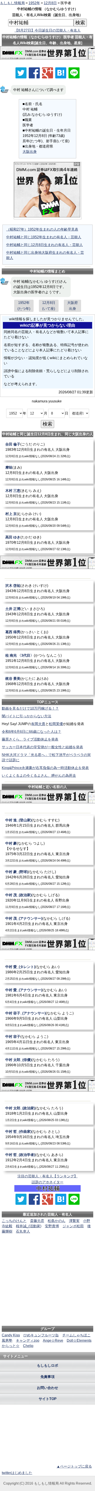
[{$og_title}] (60, 72)
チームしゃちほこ (76, 1335)
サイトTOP (48, 1399)
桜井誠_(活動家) (28, 1226)
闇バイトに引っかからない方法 (26, 716)
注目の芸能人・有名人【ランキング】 (47, 1176)
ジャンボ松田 (73, 1226)
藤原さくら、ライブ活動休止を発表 (30, 739)
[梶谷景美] (48, 684)
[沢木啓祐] (48, 591)
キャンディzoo (27, 1340)
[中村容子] (48, 1042)
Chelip (28, 1346)
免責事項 (47, 1377)
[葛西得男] (48, 637)
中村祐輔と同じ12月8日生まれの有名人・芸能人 (44, 245)
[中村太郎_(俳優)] (48, 1065)
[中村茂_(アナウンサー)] (48, 924)
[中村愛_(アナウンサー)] (48, 995)
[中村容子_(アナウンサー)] (48, 1018)
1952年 (34, 3)
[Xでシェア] (21, 72)
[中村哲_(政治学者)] (48, 1160)
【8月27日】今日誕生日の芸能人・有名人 (48, 30)
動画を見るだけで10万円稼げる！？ (30, 708)
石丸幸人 (23, 1231)
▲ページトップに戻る (74, 1466)
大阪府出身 (72, 306)
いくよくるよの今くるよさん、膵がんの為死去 (39, 775)
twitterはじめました (17, 1473)
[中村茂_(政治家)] (48, 900)
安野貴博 (52, 1226)
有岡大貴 (38, 724)
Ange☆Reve (53, 1340)
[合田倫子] (48, 450)
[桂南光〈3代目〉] (48, 661)
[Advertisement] (47, 1248)
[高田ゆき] (48, 542)
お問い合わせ (47, 1388)
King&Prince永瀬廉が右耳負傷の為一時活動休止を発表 (45, 768)
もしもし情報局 (12, 3)
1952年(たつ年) (23, 306)
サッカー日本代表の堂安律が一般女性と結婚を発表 (42, 747)
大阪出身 (30, 151)
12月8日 (50, 3)
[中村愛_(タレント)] (48, 972)
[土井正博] (48, 614)
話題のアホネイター (47, 1182)
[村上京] (48, 519)
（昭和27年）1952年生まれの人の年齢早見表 (42, 229)
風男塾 (7, 1340)
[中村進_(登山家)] (48, 825)
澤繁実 (74, 1221)
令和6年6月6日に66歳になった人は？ (31, 731)
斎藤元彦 (37, 1221)
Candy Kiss (11, 1335)
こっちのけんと (14, 1221)
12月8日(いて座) (48, 306)
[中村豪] (48, 852)
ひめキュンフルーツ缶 (41, 1335)
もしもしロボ (47, 1365)
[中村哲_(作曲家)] (48, 1137)
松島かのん (56, 1221)
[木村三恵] (48, 496)
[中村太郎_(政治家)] (48, 1113)
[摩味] (48, 473)
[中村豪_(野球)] (48, 877)
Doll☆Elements (79, 1340)
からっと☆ (10, 1346)
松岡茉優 (56, 724)
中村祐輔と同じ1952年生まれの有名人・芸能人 (43, 237)
